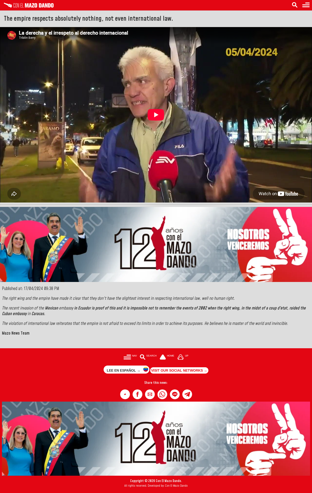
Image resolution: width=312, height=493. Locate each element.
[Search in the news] (295, 5)
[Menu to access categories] (306, 5)
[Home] (27, 6)
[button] (125, 394)
